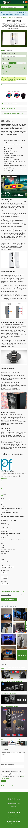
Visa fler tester (5, 481)
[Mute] (16, 44)
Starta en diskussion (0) (17, 594)
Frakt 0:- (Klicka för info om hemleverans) (14, 68)
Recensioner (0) (6, 594)
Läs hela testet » (5, 478)
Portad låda (4, 578)
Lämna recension (9, 599)
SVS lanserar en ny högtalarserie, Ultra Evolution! (12, 740)
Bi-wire (3, 567)
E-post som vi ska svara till (7, 764)
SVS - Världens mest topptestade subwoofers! (11, 681)
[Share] (21, 44)
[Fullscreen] (18, 44)
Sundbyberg (14, 806)
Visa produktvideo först (8, 50)
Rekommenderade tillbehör (10, 108)
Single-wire (10, 567)
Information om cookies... (14, 817)
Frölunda (14, 805)
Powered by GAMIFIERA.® (6, 660)
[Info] (24, 44)
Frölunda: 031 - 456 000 (14, 798)
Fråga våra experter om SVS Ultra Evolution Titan (13, 752)
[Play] (3, 44)
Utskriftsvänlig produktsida (8, 785)
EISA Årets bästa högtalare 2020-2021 (10, 706)
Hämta (21, 63)
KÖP (12, 63)
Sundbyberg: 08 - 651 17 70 (14, 800)
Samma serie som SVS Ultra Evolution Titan (13, 113)
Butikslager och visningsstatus (10, 103)
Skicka (3, 781)
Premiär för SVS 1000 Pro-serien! (8, 693)
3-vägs (3, 572)
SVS (2, 495)
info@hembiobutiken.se (14, 803)
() (13, 60)
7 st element (4, 583)
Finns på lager (7, 66)
